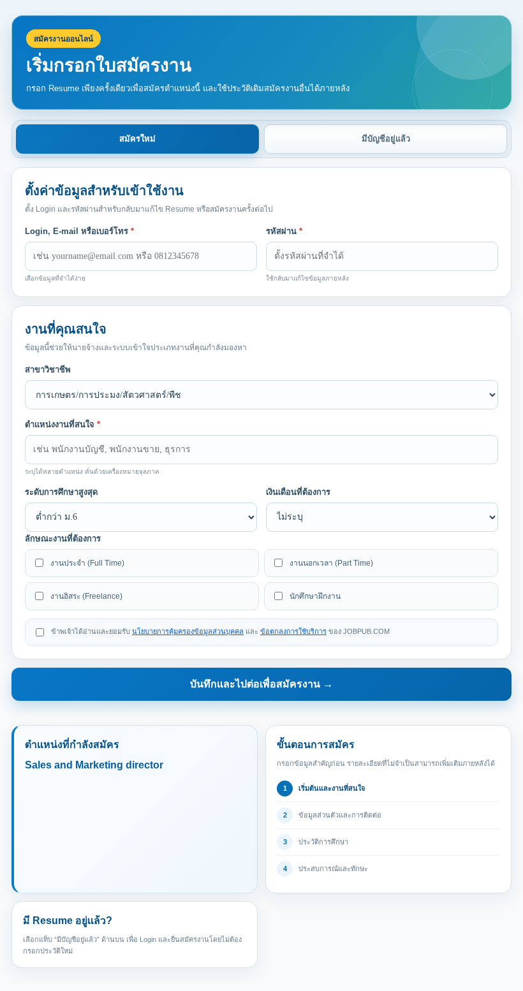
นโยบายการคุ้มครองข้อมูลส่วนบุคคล (188, 631)
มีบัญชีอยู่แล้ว (386, 138)
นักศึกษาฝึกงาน (315, 596)
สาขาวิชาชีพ (48, 369)
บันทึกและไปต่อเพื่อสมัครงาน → (261, 684)
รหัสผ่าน (284, 231)
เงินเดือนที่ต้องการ (298, 492)
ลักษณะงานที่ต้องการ (63, 538)
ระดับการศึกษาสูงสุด (61, 492)
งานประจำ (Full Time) (87, 563)
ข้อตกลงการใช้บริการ (293, 631)
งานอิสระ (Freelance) (86, 596)
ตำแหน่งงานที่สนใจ (62, 424)
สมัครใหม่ (137, 138)
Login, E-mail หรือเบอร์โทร (79, 231)
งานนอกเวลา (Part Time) (331, 563)
